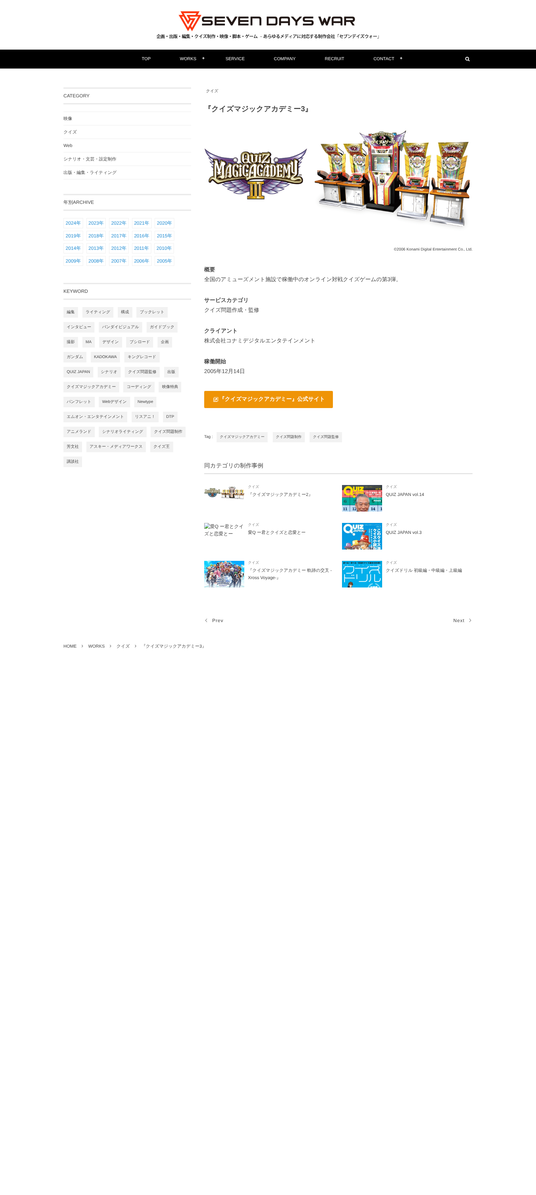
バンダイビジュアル (120, 327)
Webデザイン (114, 402)
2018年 (96, 235)
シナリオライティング (122, 432)
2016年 (141, 235)
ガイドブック (162, 327)
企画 (165, 342)
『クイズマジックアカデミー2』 (280, 494)
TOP (146, 58)
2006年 (141, 261)
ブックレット (152, 312)
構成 (125, 312)
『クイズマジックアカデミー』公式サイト (272, 399)
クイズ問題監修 (326, 437)
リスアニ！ (145, 417)
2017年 (119, 235)
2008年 (96, 261)
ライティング (98, 312)
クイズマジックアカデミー (242, 437)
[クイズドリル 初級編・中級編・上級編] (362, 574)
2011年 (141, 248)
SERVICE (235, 58)
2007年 (119, 261)
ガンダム (75, 357)
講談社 (73, 461)
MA (89, 342)
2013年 (96, 248)
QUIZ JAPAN (78, 372)
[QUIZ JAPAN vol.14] (362, 498)
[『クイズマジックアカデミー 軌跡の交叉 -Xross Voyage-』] (224, 574)
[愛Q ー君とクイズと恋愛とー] (224, 536)
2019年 (73, 235)
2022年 (119, 223)
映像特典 (170, 387)
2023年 (96, 223)
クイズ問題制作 (289, 437)
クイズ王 (162, 447)
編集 (71, 312)
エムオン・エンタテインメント (95, 417)
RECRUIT (334, 58)
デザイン (110, 342)
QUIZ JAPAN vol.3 (404, 532)
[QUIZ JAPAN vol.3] (362, 536)
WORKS (188, 58)
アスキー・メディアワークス (116, 447)
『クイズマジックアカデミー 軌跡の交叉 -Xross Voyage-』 (290, 574)
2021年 (141, 223)
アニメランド (79, 432)
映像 (67, 118)
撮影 (71, 342)
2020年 (164, 223)
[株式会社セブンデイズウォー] (268, 24)
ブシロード (139, 342)
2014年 (73, 248)
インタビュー (79, 327)
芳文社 (73, 447)
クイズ (212, 91)
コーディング (139, 387)
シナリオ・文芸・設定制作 (89, 159)
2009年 (73, 261)
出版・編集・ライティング (90, 172)
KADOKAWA (105, 357)
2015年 (164, 235)
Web (67, 145)
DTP (170, 417)
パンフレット (79, 402)
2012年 (119, 248)
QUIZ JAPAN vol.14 (405, 494)
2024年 (73, 223)
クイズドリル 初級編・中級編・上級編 (424, 570)
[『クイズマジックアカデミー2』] (224, 498)
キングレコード (142, 357)
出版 (171, 372)
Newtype (145, 402)
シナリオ (109, 372)
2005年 (164, 261)
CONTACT (383, 58)
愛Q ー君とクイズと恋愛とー (277, 532)
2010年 (164, 248)
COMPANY (285, 58)
